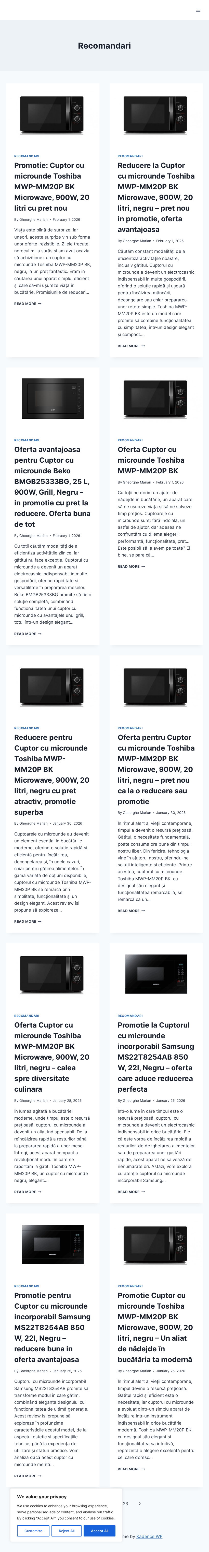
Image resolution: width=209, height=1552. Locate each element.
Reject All (66, 1531)
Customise (33, 1531)
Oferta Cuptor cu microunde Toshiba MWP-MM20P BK (151, 460)
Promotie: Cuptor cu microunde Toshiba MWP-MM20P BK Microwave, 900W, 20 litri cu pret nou (51, 186)
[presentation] (52, 114)
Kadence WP (149, 1536)
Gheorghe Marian (33, 219)
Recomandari (26, 156)
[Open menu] (198, 10)
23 (125, 1503)
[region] (66, 1515)
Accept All (99, 1531)
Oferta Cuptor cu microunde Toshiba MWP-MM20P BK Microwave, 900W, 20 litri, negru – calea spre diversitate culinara (51, 1057)
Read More (28, 304)
